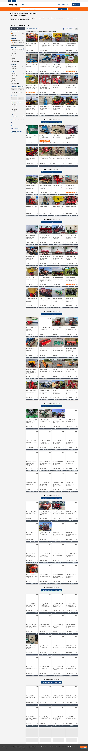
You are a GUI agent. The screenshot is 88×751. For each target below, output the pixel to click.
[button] (17, 28)
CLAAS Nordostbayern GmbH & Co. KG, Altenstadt (61, 470)
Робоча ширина (15, 128)
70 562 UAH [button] (42, 163)
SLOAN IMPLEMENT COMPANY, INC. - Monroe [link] (34, 562)
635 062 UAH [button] (69, 489)
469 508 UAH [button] (69, 305)
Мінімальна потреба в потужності (16, 132)
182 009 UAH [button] (29, 489)
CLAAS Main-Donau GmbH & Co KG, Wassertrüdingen (62, 449)
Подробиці (13, 114)
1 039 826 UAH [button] (43, 518)
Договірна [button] (28, 213)
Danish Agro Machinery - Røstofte (32, 307)
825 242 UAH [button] (29, 71)
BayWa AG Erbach (45, 265)
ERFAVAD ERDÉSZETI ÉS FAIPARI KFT (72, 52)
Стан (12, 122)
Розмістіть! (76, 4)
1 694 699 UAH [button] (43, 560)
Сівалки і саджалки (25, 13)
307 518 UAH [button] (43, 284)
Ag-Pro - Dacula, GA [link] (32, 428)
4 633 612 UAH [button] (56, 581)
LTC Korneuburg (71, 94)
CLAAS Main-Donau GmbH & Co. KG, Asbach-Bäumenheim (63, 583)
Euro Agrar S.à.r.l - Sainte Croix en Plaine (46, 583)
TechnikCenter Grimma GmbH (45, 633)
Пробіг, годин (14, 116)
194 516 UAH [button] (29, 305)
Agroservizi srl (58, 94)
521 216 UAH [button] (29, 581)
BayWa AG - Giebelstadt (71, 144)
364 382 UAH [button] (69, 723)
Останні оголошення (16, 102)
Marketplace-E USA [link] (45, 144)
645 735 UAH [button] (43, 539)
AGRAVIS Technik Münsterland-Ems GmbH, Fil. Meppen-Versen (77, 633)
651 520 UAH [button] (43, 92)
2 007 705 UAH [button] (69, 610)
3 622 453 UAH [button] (69, 263)
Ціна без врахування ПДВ (17, 86)
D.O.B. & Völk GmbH (71, 244)
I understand (83, 747)
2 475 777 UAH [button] (29, 192)
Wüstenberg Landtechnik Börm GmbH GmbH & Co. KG (62, 562)
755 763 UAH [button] (56, 489)
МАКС (19, 88)
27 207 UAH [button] (55, 142)
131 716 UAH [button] (29, 652)
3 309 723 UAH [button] (56, 284)
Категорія (13, 38)
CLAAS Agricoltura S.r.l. (32, 583)
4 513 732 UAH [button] (29, 163)
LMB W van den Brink (45, 94)
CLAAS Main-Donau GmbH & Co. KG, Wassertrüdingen (35, 115)
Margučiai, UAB (32, 357)
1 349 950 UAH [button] (69, 631)
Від (11, 97)
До (18, 97)
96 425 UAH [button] (42, 113)
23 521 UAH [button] (55, 163)
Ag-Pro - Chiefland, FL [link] (45, 562)
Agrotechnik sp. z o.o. (32, 52)
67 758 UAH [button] (42, 213)
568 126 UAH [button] (29, 610)
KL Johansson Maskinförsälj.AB (45, 307)
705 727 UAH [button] (69, 92)
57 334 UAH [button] (42, 631)
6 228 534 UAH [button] (69, 142)
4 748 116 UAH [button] (69, 426)
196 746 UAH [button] (43, 447)
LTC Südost (32, 399)
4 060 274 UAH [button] (56, 242)
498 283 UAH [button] (56, 723)
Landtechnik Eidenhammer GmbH (59, 144)
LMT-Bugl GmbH (58, 520)
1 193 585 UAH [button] (43, 397)
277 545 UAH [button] (69, 447)
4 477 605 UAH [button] (43, 50)
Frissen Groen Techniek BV (32, 378)
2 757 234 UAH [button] (56, 447)
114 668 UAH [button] (29, 142)
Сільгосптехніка (16, 13)
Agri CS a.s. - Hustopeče (71, 428)
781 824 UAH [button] (29, 334)
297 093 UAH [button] (69, 397)
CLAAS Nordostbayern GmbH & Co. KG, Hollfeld (34, 165)
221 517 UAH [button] (56, 50)
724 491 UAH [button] (43, 242)
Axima (32, 654)
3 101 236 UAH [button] (43, 192)
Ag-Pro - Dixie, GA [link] (58, 541)
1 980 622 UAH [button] (29, 702)
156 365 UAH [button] (29, 284)
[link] (32, 37)
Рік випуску (14, 95)
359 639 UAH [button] (56, 213)
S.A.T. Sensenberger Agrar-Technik (72, 470)
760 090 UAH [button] (69, 652)
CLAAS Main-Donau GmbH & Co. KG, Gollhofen (74, 583)
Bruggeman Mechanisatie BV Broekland (60, 73)
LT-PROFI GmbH (45, 378)
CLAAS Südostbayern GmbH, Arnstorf (59, 286)
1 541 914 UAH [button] (29, 539)
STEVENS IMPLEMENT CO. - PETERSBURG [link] (46, 449)
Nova (58, 704)
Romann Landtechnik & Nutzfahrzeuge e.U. (34, 73)
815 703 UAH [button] (29, 376)
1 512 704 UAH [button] (29, 50)
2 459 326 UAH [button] (43, 142)
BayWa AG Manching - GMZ (32, 244)
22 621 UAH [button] (42, 426)
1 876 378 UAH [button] (69, 242)
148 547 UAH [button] (43, 652)
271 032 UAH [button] (56, 305)
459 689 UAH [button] (69, 50)
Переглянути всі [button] (15, 61)
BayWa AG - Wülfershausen (32, 470)
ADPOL (58, 52)
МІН (12, 88)
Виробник (13, 47)
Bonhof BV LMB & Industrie (32, 725)
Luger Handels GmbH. (32, 520)
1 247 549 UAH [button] (43, 610)
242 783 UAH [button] (69, 468)
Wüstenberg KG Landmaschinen (45, 520)
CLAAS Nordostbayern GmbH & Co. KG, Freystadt (35, 194)
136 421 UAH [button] (43, 305)
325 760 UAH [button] (56, 71)
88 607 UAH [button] (55, 92)
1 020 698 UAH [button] (69, 518)
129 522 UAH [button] (43, 468)
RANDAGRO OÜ (32, 286)
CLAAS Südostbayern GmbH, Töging (45, 399)
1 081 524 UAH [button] (29, 447)
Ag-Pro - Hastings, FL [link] (71, 307)
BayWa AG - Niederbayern (71, 562)
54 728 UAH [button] (42, 355)
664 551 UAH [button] (43, 673)
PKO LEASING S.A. (45, 52)
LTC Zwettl (45, 428)
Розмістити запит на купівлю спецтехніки (51, 122)
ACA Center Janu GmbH (45, 541)
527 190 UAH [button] (29, 560)
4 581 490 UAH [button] (69, 113)
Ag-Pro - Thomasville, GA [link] (45, 612)
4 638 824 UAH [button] (29, 113)
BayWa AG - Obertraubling (71, 357)
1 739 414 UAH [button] (56, 610)
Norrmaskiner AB (45, 165)
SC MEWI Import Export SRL (45, 244)
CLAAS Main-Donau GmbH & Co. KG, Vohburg (61, 428)
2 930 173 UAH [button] (29, 242)
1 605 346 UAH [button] (56, 673)
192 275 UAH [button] (56, 539)
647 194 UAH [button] (69, 702)
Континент (13, 64)
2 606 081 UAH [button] (69, 560)
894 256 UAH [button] (29, 426)
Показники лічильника (16, 119)
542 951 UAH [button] (29, 397)
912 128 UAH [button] (56, 263)
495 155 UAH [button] (29, 631)
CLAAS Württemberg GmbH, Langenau (59, 115)
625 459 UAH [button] (43, 71)
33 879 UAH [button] (29, 355)
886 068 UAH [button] (69, 213)
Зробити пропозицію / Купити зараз (44, 141)
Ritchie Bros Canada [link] (71, 73)
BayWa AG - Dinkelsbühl (32, 265)
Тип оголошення (15, 31)
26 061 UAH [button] (42, 723)
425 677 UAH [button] (29, 673)
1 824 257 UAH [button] (56, 518)
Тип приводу (14, 125)
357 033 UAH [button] (56, 560)
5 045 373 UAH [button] (56, 113)
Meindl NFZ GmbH (32, 144)
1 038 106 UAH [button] (69, 673)
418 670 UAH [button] (69, 163)
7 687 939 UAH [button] (56, 468)
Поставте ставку (69, 71)
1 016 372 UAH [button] (69, 355)
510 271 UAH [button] (29, 468)
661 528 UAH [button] (56, 192)
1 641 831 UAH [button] (56, 426)
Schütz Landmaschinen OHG (45, 357)
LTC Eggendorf (71, 675)
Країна (12, 71)
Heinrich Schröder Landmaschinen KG (46, 115)
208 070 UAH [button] (29, 263)
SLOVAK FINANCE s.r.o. (45, 286)
